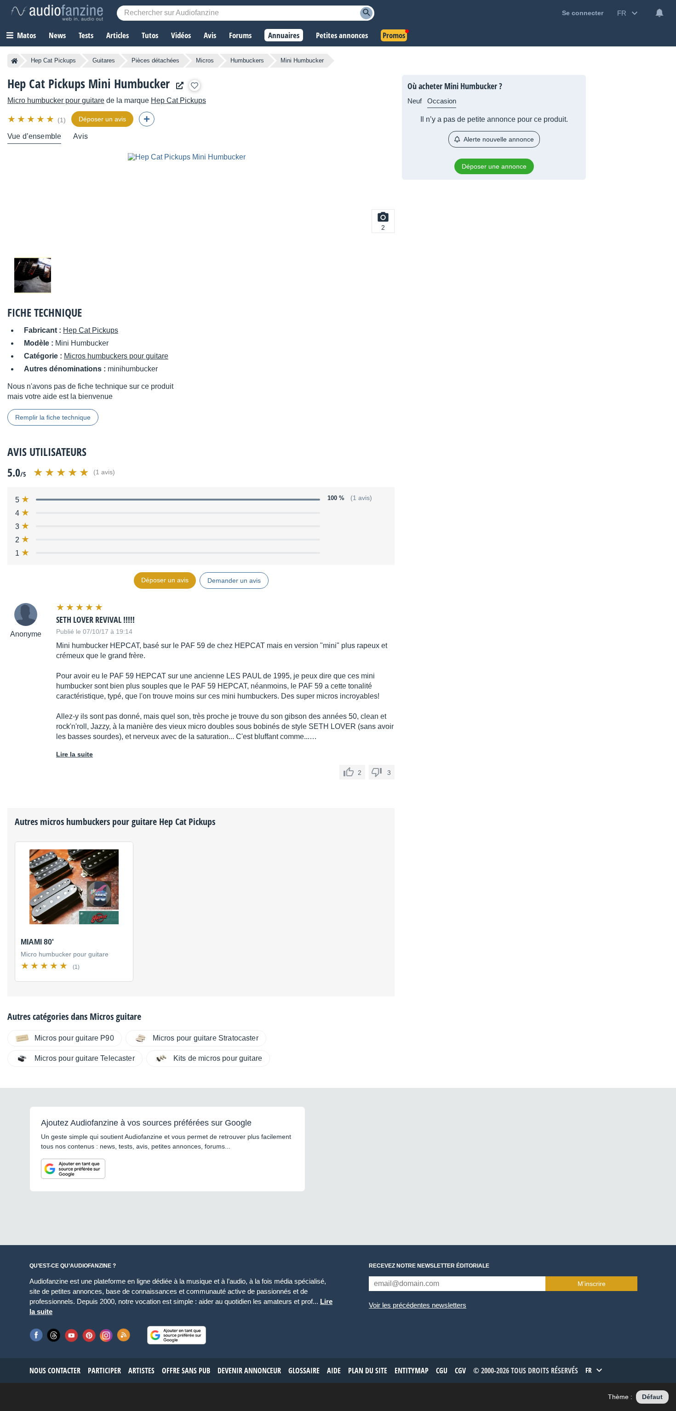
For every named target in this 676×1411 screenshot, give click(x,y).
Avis (80, 136)
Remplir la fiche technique (53, 417)
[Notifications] (659, 12)
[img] (31, 119)
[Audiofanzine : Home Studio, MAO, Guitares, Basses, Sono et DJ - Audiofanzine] (57, 13)
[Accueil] (14, 61)
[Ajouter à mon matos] (194, 85)
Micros (205, 60)
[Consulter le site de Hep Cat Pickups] (177, 86)
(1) (61, 120)
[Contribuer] (147, 119)
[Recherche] (366, 13)
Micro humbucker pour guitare (55, 100)
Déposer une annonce (494, 166)
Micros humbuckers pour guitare (116, 356)
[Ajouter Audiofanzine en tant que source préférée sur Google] (73, 1169)
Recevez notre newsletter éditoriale (429, 1266)
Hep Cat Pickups (53, 60)
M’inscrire (592, 1283)
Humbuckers (247, 60)
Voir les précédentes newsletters (417, 1305)
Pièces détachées (155, 60)
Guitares (103, 60)
